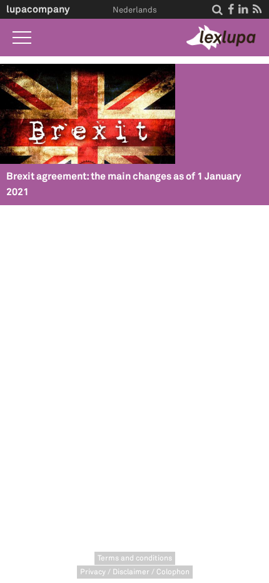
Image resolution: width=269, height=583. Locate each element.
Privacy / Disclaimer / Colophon (135, 572)
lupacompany (37, 9)
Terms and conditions (135, 558)
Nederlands (135, 10)
